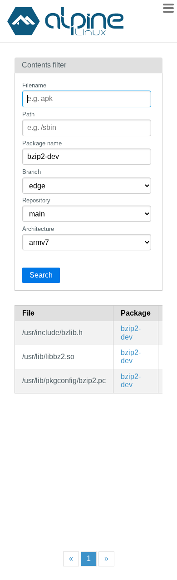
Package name (42, 143)
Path (28, 114)
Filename (34, 85)
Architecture (38, 228)
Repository (36, 200)
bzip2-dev (131, 332)
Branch (31, 171)
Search (41, 275)
